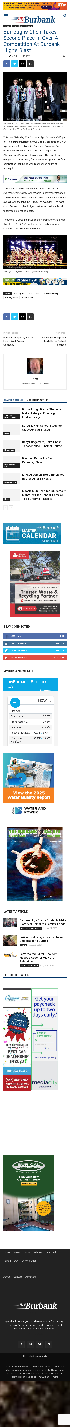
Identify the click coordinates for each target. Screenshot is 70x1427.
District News (10, 483)
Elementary (9, 450)
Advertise (30, 1301)
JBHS (38, 293)
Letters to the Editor (29, 965)
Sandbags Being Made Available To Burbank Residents (54, 341)
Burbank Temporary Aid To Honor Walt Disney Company (18, 341)
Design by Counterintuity (35, 1381)
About (6, 1301)
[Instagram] (30, 1369)
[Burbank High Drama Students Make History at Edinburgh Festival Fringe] (11, 413)
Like (62, 636)
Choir (30, 293)
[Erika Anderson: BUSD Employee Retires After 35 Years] (11, 479)
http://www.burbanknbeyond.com (35, 384)
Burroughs (19, 293)
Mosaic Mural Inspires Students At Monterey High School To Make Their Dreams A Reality (44, 495)
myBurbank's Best (10, 466)
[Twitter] (39, 1369)
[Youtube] (48, 1369)
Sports (26, 1277)
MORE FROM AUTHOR (37, 400)
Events (23, 945)
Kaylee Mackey (51, 293)
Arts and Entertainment (10, 417)
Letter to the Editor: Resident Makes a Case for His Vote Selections (38, 957)
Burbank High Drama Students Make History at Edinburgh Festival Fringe (41, 413)
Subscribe (59, 657)
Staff (8, 56)
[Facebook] (21, 1369)
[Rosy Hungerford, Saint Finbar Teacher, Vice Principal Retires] (11, 446)
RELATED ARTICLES (13, 400)
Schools (7, 26)
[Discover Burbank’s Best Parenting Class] (11, 462)
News (6, 434)
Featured (51, 1277)
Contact (17, 1301)
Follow (60, 643)
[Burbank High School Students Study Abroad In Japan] (11, 430)
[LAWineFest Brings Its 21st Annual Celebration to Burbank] (10, 940)
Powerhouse (27, 297)
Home (6, 1277)
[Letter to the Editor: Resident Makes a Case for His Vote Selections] (10, 955)
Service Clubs (29, 1285)
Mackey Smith (11, 297)
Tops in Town (11, 1285)
